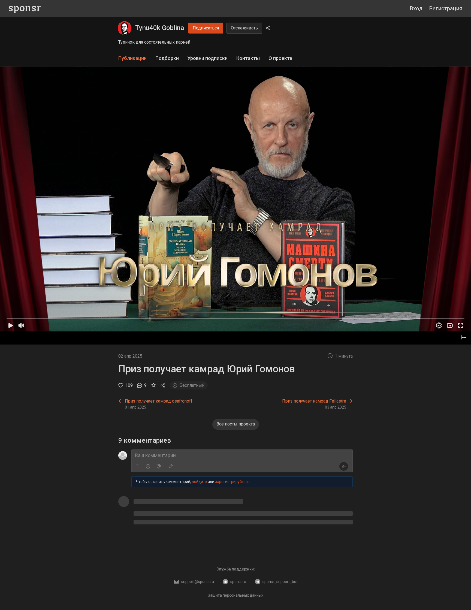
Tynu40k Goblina (159, 28)
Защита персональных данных (235, 595)
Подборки (167, 58)
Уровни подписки (208, 58)
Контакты (248, 58)
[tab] (132, 58)
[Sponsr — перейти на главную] (25, 8)
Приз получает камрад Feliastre (314, 401)
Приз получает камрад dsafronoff (158, 401)
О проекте (280, 58)
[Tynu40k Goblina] (124, 28)
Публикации (132, 58)
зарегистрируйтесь (232, 481)
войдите (199, 481)
